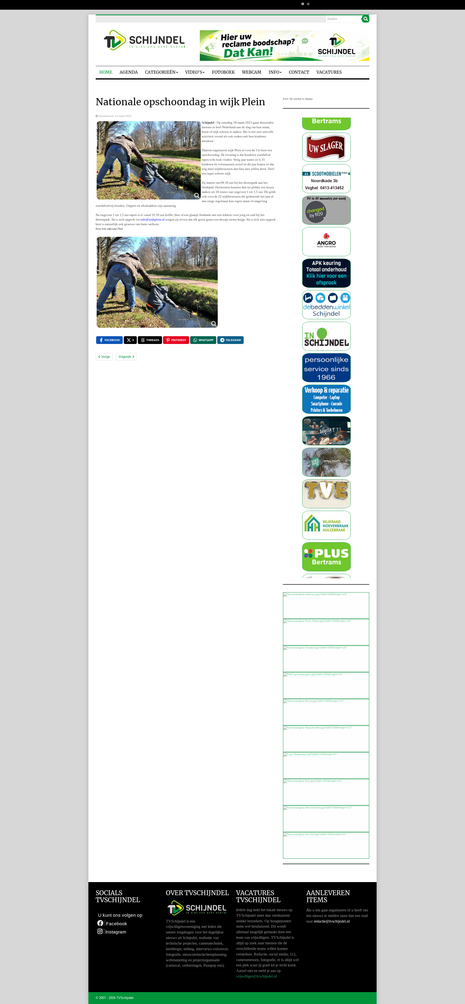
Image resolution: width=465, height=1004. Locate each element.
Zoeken (365, 19)
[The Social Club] (326, 387)
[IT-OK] (326, 355)
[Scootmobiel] (326, 135)
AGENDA (129, 72)
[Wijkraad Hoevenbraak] (326, 481)
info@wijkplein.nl (152, 219)
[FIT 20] (326, 166)
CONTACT (299, 72)
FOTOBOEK (223, 72)
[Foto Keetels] (326, 324)
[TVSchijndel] (144, 40)
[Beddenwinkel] (326, 261)
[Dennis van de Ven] (326, 544)
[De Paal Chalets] (326, 418)
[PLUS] (326, 513)
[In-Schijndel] (326, 292)
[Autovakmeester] (326, 229)
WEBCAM (251, 72)
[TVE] (326, 450)
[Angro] (326, 198)
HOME (105, 72)
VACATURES (329, 72)
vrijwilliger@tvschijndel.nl (256, 976)
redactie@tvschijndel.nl (332, 921)
